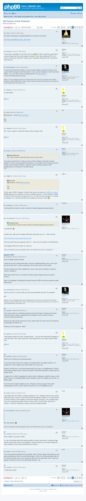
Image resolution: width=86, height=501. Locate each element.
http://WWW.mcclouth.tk (50, 192)
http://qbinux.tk (42, 74)
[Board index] (12, 6)
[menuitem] (14, 13)
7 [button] (77, 27)
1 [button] (64, 27)
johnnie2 (64, 254)
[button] (58, 27)
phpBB (37, 489)
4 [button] (70, 27)
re (4, 308)
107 (66, 42)
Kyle (63, 38)
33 (65, 52)
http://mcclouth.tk (23, 115)
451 (66, 152)
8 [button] (79, 27)
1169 (66, 98)
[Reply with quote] (56, 31)
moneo (63, 148)
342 (66, 75)
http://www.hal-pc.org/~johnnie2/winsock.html (17, 238)
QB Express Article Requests (16, 21)
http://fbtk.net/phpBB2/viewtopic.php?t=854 (17, 39)
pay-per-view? (9, 255)
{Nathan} (64, 95)
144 (66, 227)
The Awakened (65, 223)
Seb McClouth (65, 72)
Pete (11, 23)
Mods (14, 23)
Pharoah (64, 49)
